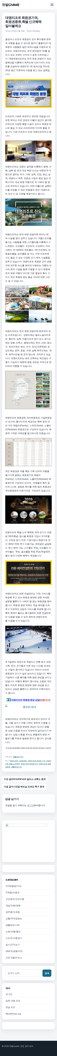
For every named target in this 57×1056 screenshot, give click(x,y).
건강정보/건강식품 (15, 899)
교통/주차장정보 (14, 918)
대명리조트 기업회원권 (18, 761)
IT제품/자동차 (13, 892)
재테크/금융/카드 (14, 951)
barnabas (36, 31)
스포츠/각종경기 (14, 938)
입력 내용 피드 (13, 1000)
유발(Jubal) (10, 5)
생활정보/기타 (18, 757)
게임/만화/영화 (13, 905)
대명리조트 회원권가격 (29, 764)
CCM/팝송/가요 (13, 886)
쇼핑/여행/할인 (13, 931)
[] (30, 699)
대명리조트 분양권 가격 (36, 761)
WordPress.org (13, 1013)
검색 (47, 973)
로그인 (30, 805)
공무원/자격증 (13, 912)
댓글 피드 (10, 1007)
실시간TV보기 (13, 944)
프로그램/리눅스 (14, 957)
